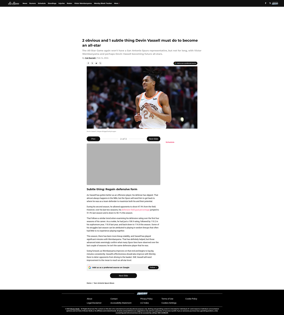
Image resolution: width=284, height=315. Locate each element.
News (25, 3)
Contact (114, 299)
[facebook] (265, 3)
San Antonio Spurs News (104, 283)
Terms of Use (167, 299)
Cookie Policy (191, 299)
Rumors (32, 3)
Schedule (42, 3)
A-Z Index (144, 303)
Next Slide (153, 139)
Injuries (61, 3)
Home (89, 283)
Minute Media (75, 309)
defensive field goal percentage (136, 210)
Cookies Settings (168, 303)
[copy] (100, 63)
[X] (270, 3)
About (89, 299)
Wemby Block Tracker (103, 3)
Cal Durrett (90, 58)
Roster (69, 3)
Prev (93, 139)
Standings (52, 3)
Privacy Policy (146, 299)
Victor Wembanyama (83, 3)
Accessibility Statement (120, 303)
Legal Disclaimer (94, 303)
